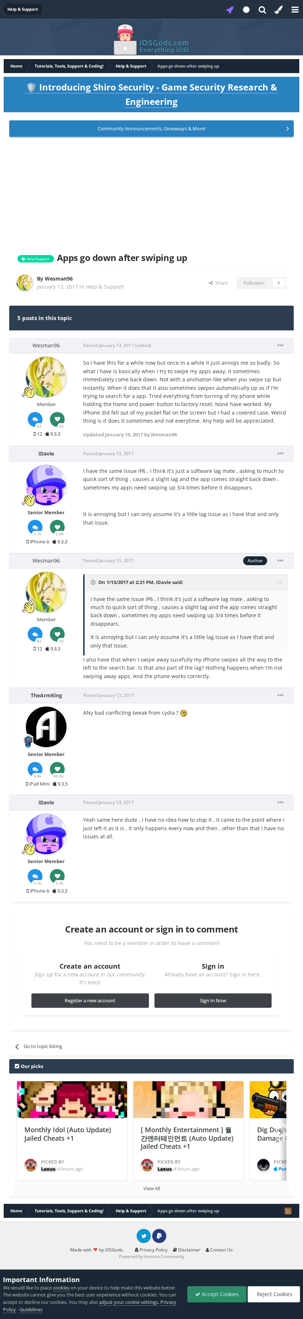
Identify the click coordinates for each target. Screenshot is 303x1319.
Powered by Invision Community (151, 1256)
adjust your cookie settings (128, 1302)
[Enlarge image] (183, 712)
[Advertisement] (151, 193)
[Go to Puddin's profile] (263, 1165)
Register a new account (90, 1000)
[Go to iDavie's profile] (46, 485)
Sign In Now (213, 1000)
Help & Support (105, 286)
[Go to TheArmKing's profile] (46, 727)
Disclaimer (188, 1250)
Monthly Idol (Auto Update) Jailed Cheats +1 (67, 1134)
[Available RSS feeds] (287, 1211)
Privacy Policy (153, 1250)
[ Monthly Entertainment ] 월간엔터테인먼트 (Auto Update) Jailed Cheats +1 (187, 1138)
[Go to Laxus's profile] (30, 1165)
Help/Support (37, 258)
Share (220, 282)
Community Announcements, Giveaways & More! (151, 128)
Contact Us (221, 1250)
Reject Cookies (273, 1294)
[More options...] (280, 345)
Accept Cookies (219, 1294)
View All (151, 1188)
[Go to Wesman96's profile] (25, 283)
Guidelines (31, 1309)
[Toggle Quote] (94, 582)
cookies (61, 1287)
